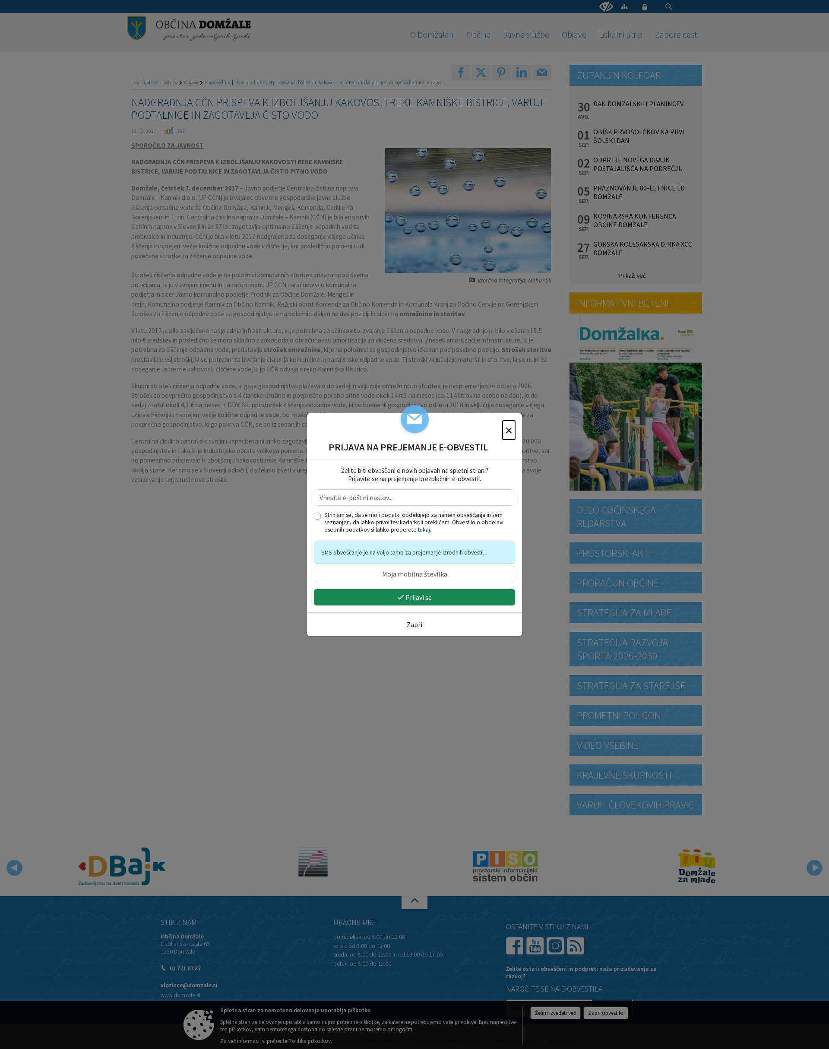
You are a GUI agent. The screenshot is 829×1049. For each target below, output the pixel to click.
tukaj (424, 529)
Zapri (414, 624)
